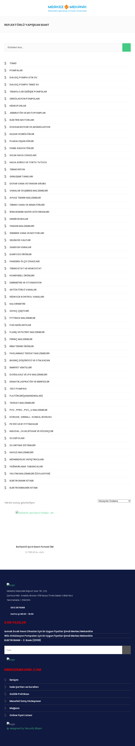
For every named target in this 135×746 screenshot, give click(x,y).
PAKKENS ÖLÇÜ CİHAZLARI (25, 261)
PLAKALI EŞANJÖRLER (22, 141)
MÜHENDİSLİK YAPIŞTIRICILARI (27, 459)
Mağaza (14, 708)
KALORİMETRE (17, 303)
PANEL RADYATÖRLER (22, 148)
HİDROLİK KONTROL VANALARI (27, 296)
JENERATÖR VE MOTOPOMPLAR (28, 112)
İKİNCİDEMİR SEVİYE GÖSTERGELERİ (29, 212)
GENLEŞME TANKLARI (21, 176)
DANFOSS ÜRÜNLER (21, 254)
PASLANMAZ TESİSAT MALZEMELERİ (30, 353)
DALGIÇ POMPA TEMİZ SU (24, 84)
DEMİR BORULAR (19, 219)
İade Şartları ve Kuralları (24, 687)
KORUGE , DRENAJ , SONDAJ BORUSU (31, 417)
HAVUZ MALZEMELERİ (21, 452)
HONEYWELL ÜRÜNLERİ (22, 275)
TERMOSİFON (17, 169)
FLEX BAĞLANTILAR (20, 325)
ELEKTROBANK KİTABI (22, 480)
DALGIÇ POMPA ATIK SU (23, 77)
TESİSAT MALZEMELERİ (22, 403)
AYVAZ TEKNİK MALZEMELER (25, 197)
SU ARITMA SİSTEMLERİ (23, 445)
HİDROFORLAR (18, 105)
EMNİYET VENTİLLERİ (21, 367)
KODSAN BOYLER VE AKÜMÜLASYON (30, 127)
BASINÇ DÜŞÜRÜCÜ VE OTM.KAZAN (30, 360)
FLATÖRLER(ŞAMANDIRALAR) (26, 395)
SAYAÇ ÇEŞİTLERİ (19, 311)
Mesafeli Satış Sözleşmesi (25, 701)
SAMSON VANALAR (20, 247)
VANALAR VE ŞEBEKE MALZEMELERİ (29, 190)
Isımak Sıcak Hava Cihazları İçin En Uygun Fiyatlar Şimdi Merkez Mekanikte (48, 631)
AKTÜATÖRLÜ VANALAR (23, 289)
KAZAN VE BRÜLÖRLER (22, 134)
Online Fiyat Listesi (21, 715)
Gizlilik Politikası (19, 694)
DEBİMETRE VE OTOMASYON (25, 282)
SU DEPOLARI (17, 438)
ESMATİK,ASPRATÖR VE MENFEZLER (29, 381)
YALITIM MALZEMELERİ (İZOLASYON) (30, 473)
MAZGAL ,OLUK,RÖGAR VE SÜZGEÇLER (31, 431)
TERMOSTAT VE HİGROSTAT (25, 268)
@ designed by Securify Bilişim (24, 728)
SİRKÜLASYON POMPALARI (25, 98)
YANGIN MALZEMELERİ (22, 226)
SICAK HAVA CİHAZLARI (23, 155)
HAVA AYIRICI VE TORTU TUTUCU (28, 162)
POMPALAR (16, 70)
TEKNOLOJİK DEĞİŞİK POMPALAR (28, 91)
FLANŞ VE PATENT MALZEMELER (27, 332)
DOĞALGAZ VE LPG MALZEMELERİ (28, 374)
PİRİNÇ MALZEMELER (21, 339)
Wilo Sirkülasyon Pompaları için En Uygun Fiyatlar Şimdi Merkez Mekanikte (48, 635)
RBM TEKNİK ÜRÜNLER (22, 346)
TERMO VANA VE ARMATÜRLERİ (27, 204)
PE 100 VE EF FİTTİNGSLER (24, 424)
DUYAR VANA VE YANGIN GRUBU (28, 183)
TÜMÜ (13, 63)
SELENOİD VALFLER (20, 240)
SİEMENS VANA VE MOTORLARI (27, 233)
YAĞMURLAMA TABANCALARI (26, 466)
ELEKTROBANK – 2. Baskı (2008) (22, 640)
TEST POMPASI (18, 388)
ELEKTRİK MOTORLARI (22, 120)
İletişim (14, 680)
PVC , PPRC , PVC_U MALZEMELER (28, 410)
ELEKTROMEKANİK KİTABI (24, 487)
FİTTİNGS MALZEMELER (22, 318)
